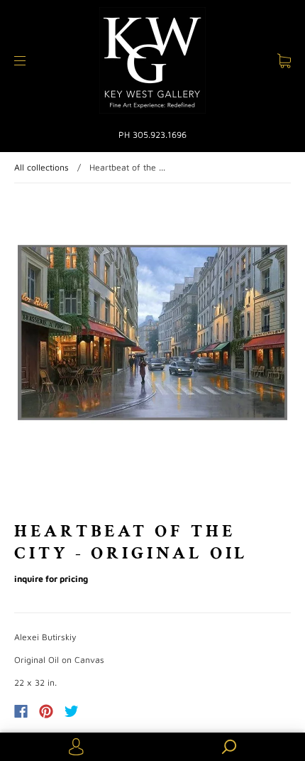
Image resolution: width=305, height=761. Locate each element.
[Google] (100, 711)
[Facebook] (21, 711)
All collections (41, 167)
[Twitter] (71, 711)
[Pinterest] (46, 711)
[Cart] (284, 60)
